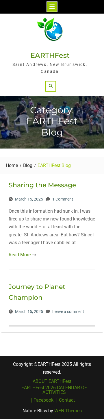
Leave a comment (68, 311)
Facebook (43, 400)
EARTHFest (50, 55)
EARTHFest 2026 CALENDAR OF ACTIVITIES (54, 390)
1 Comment (62, 199)
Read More (20, 254)
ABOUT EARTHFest (52, 381)
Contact (67, 400)
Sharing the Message (42, 185)
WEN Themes (68, 411)
